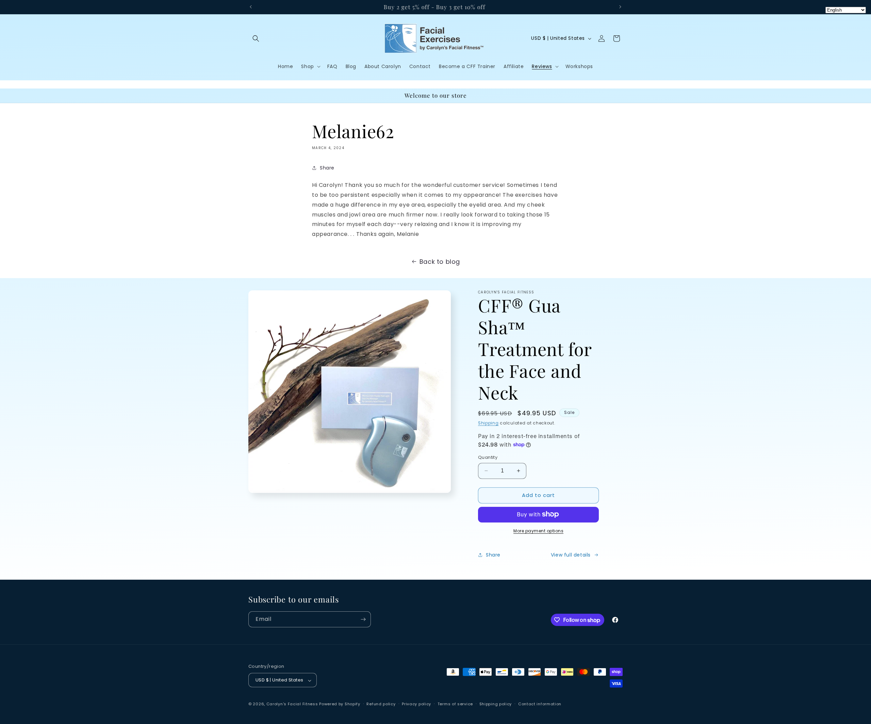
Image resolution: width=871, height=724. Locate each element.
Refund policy (380, 704)
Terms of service (455, 704)
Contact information (539, 704)
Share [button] (327, 167)
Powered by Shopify (339, 704)
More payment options (538, 530)
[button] (255, 38)
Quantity (487, 457)
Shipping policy (495, 704)
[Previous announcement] (250, 6)
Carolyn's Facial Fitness (292, 704)
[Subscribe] (363, 619)
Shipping (488, 423)
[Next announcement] (620, 6)
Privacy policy (416, 704)
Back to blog (440, 261)
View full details (571, 554)
